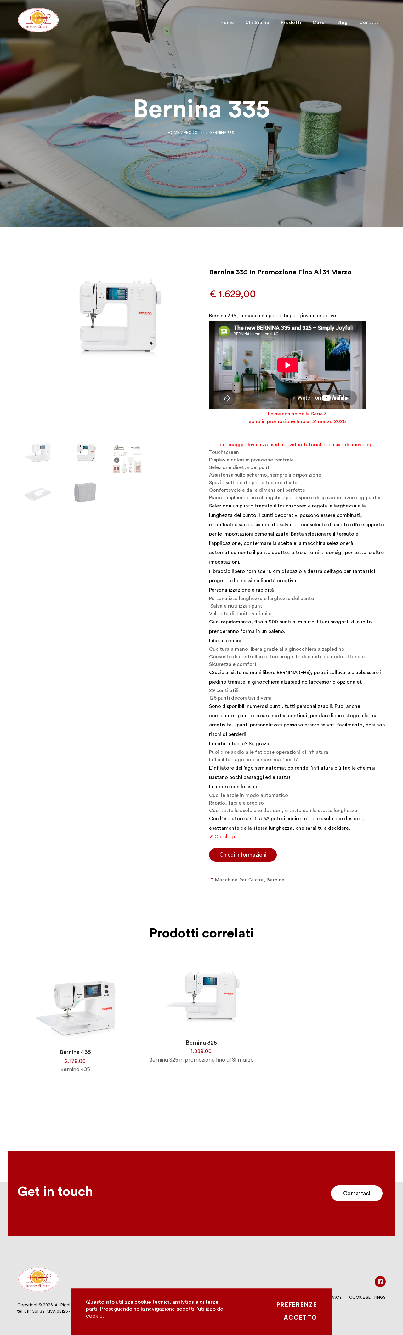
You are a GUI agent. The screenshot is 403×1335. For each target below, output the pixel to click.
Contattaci (356, 1193)
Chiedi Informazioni (242, 854)
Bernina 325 (201, 1043)
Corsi (319, 22)
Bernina (276, 880)
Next (202, 371)
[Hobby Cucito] (38, 23)
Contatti (369, 22)
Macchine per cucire (239, 880)
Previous (9, 371)
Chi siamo (257, 22)
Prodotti (291, 22)
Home (227, 22)
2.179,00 (75, 1061)
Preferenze (296, 1305)
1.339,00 (201, 1051)
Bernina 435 (75, 1052)
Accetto (300, 1318)
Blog (342, 22)
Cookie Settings (367, 1297)
